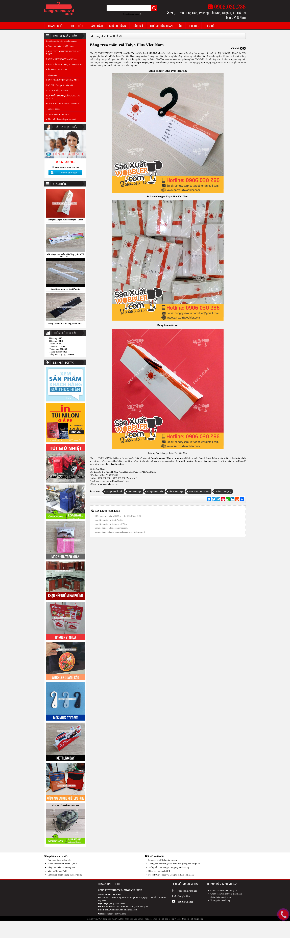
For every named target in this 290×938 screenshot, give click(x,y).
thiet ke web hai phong (192, 919)
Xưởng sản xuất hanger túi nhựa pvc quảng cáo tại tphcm (174, 863)
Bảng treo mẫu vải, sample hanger (61, 41)
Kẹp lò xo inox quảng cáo (59, 860)
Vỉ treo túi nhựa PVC (57, 871)
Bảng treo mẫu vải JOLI (159, 871)
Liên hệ (209, 26)
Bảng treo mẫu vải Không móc (61, 867)
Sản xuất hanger (176, 491)
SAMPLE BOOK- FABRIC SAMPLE (62, 103)
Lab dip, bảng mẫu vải (58, 90)
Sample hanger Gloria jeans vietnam (65, 322)
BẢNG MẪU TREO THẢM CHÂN (61, 59)
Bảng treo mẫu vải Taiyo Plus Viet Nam (65, 288)
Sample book (54, 109)
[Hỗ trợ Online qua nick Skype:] (65, 175)
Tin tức (194, 26)
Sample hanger (157, 458)
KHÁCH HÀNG (117, 26)
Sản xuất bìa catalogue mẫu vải (62, 119)
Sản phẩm (96, 26)
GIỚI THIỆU (76, 26)
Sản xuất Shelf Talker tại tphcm (162, 860)
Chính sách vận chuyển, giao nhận (226, 893)
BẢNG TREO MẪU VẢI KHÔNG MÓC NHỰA (64, 52)
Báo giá (138, 26)
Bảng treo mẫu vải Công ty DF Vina (65, 253)
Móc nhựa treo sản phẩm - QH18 (62, 863)
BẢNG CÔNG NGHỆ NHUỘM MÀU (62, 80)
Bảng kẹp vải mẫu (155, 491)
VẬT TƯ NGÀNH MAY (56, 69)
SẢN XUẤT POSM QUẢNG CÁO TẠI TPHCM (63, 97)
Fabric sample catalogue (59, 114)
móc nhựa (241, 458)
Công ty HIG (175, 919)
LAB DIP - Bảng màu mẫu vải (59, 85)
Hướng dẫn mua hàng (220, 900)
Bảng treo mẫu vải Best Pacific (65, 219)
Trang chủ (55, 26)
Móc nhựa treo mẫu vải (199, 491)
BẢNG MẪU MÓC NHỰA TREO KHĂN (64, 64)
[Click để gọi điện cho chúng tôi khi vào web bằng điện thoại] (283, 915)
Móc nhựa (52, 75)
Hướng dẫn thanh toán (166, 26)
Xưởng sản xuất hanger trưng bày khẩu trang (168, 867)
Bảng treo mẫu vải (167, 325)
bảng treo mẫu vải (158, 62)
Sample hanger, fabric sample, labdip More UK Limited (120, 532)
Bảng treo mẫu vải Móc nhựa (61, 46)
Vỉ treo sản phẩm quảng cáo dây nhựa (65, 874)
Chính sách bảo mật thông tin (223, 890)
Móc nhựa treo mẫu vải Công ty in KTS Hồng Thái (118, 516)
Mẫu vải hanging (223, 491)
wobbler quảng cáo (188, 461)
